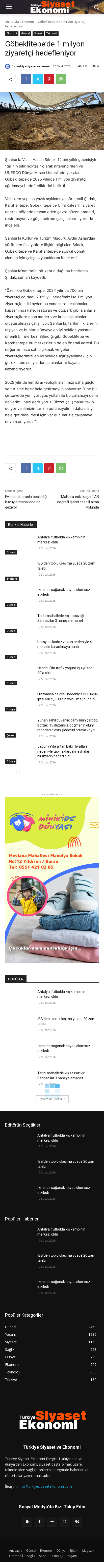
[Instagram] (64, 1522)
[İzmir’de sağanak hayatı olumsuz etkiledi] (19, 597)
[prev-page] (8, 772)
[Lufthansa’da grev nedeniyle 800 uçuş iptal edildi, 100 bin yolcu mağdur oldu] (19, 701)
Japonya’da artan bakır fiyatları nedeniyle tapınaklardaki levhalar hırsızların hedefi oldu (63, 751)
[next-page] (16, 772)
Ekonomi (28, 22)
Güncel (25, 33)
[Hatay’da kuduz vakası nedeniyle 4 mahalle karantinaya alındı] (19, 649)
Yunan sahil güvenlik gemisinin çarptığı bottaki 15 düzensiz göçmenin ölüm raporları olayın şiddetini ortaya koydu (67, 725)
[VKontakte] (77, 1522)
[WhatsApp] (61, 79)
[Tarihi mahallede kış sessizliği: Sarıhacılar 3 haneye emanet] (19, 623)
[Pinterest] (49, 79)
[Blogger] (27, 1522)
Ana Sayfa (12, 22)
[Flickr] (52, 1522)
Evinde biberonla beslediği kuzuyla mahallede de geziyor (26, 502)
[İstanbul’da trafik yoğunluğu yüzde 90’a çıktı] (19, 675)
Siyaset (38, 33)
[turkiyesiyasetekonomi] (8, 66)
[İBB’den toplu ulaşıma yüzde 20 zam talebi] (19, 571)
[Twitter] (38, 79)
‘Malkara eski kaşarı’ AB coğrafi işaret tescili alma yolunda (78, 502)
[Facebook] (26, 79)
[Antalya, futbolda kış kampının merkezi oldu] (19, 544)
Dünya (11, 709)
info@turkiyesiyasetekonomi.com (45, 1486)
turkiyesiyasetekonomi (33, 66)
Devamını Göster (50, 1099)
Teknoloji (51, 33)
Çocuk (10, 735)
